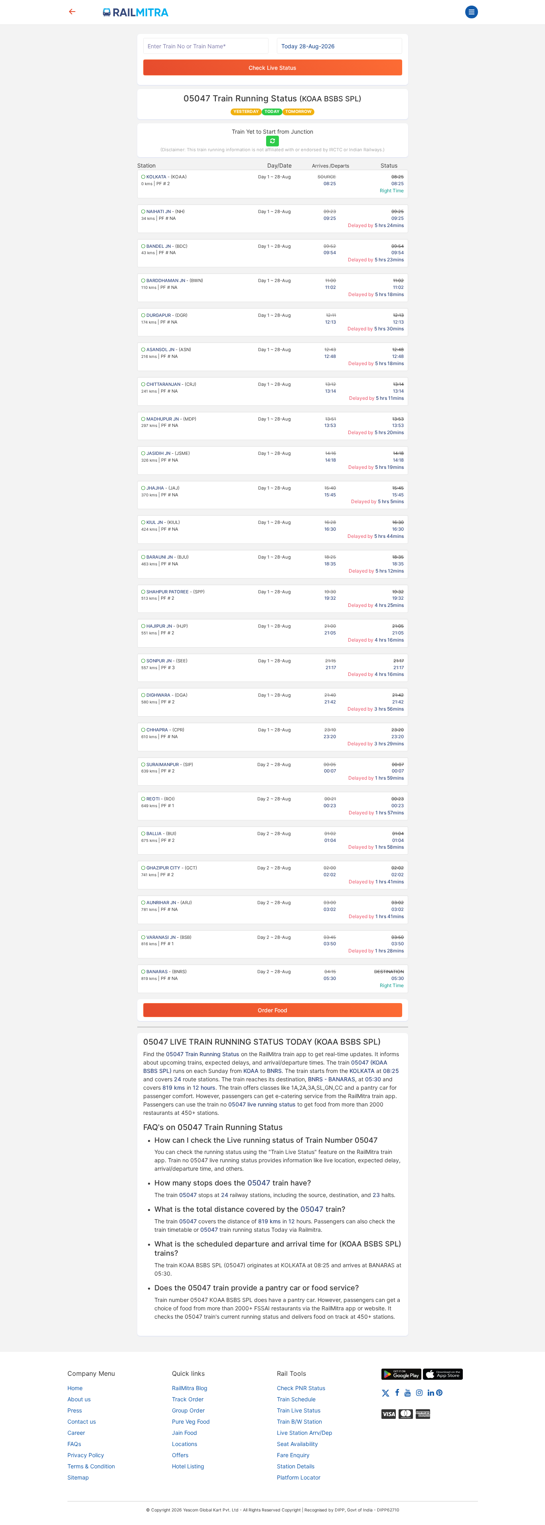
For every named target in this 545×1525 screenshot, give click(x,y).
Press (74, 1410)
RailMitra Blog (189, 1388)
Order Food (272, 1010)
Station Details (295, 1466)
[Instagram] (419, 1392)
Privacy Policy (85, 1455)
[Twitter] (385, 1392)
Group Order (188, 1410)
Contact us (81, 1421)
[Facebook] (397, 1392)
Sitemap (78, 1477)
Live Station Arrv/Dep (304, 1432)
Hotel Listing (188, 1466)
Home (75, 1388)
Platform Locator (298, 1477)
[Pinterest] (439, 1392)
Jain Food (184, 1432)
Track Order (187, 1399)
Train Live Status (298, 1410)
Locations (184, 1443)
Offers (180, 1455)
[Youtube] (408, 1392)
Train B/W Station (299, 1421)
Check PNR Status (301, 1388)
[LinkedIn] (431, 1392)
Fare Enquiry (293, 1455)
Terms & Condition (91, 1466)
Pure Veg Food (191, 1421)
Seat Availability (297, 1443)
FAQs (74, 1443)
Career (76, 1432)
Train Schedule (296, 1399)
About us (79, 1399)
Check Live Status (272, 67)
